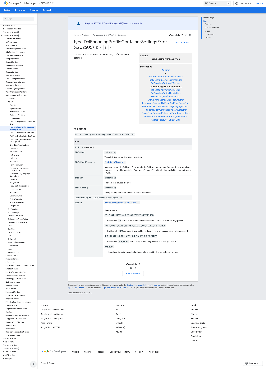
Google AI (139, 352)
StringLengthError (159, 119)
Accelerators (46, 323)
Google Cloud (196, 332)
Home (76, 35)
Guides (6, 10)
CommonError (175, 80)
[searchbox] (18, 19)
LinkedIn (119, 323)
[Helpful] (186, 35)
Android (194, 310)
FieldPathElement (113, 162)
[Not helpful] (190, 35)
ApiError (166, 70)
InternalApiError (149, 103)
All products (154, 352)
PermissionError (150, 106)
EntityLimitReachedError (159, 100)
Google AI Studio (198, 323)
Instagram (120, 318)
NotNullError (163, 103)
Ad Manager (28, 3)
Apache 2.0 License (76, 288)
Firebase (194, 318)
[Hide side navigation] (33, 364)
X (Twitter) (120, 327)
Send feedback (181, 42)
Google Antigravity (199, 327)
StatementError (162, 116)
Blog (118, 310)
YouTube (120, 332)
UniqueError (174, 119)
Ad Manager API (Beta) (117, 23)
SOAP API (47, 3)
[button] (18, 35)
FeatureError (178, 100)
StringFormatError (179, 116)
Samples (34, 10)
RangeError (147, 113)
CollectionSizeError (158, 80)
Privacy (52, 363)
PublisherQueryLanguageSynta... (160, 110)
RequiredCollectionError (164, 113)
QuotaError (181, 110)
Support (47, 10)
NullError (174, 103)
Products (85, 35)
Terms (43, 363)
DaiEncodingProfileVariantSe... (165, 96)
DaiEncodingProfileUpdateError (166, 93)
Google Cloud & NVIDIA (50, 327)
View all (194, 341)
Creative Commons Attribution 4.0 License (143, 285)
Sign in (259, 3)
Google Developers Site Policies (113, 288)
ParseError (184, 103)
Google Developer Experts (52, 318)
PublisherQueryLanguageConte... (174, 106)
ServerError (149, 116)
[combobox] (217, 3)
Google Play (196, 336)
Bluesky (119, 314)
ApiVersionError (156, 76)
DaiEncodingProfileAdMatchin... (166, 83)
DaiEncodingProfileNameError (165, 90)
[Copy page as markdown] (105, 47)
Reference (20, 10)
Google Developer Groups (52, 314)
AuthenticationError (173, 76)
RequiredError (183, 113)
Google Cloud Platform (120, 352)
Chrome (194, 314)
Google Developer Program (52, 310)
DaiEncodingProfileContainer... (122, 202)
